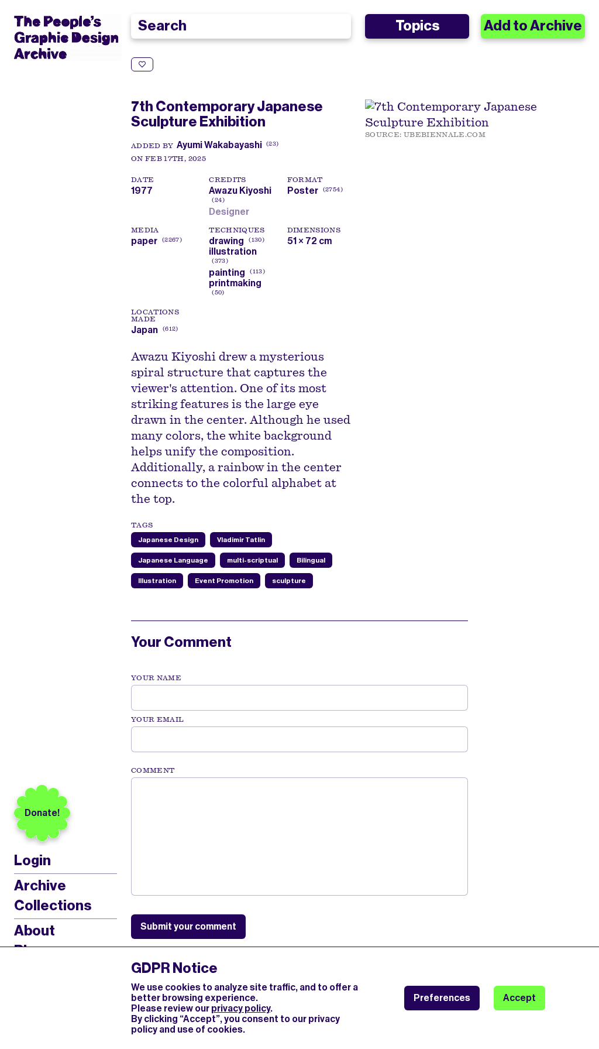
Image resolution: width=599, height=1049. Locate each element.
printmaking (235, 283)
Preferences (442, 997)
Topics (417, 26)
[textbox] (299, 836)
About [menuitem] (34, 931)
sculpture (289, 581)
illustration (233, 251)
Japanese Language (173, 560)
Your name (156, 677)
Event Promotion (224, 581)
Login (32, 861)
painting (227, 272)
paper (144, 240)
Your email (157, 719)
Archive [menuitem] (40, 885)
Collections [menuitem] (52, 905)
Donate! (42, 812)
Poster (302, 190)
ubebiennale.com (445, 134)
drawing (226, 240)
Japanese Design (168, 540)
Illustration (157, 581)
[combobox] (241, 26)
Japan (144, 329)
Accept (519, 997)
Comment (152, 770)
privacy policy (240, 1008)
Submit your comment (188, 926)
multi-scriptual (252, 560)
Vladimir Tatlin (241, 540)
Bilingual (311, 560)
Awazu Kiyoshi (240, 196)
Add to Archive (533, 26)
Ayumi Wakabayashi (219, 144)
